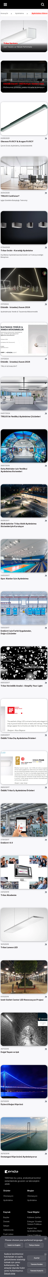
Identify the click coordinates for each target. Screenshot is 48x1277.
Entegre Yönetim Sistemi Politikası (34, 1222)
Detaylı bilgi (9, 1273)
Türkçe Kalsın (34, 1245)
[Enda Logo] (10, 1171)
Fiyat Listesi (8, 1234)
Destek (6, 1221)
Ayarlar (37, 1258)
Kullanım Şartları (34, 1217)
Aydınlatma (8, 1200)
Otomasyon (8, 1196)
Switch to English (13, 1245)
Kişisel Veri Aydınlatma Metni (34, 1229)
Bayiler (6, 1217)
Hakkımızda (8, 1230)
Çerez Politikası (34, 1235)
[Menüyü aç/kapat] (5, 4)
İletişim (6, 1226)
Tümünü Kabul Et (36, 1271)
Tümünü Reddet (37, 1264)
